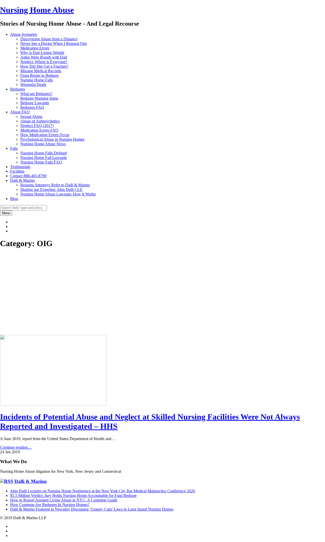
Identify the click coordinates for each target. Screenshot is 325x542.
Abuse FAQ (20, 112)
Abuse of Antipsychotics (40, 121)
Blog (14, 198)
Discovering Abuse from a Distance (48, 39)
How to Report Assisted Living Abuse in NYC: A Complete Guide (63, 500)
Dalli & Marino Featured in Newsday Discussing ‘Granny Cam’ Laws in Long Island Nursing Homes (91, 509)
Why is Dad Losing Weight (42, 52)
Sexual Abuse (31, 116)
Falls (14, 148)
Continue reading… (16, 447)
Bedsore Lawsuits (34, 103)
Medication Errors (34, 48)
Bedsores (17, 89)
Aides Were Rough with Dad (43, 57)
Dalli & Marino (22, 180)
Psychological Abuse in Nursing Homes (52, 139)
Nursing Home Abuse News (43, 144)
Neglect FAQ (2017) (37, 125)
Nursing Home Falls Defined (43, 153)
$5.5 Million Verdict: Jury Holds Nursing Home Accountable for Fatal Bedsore (73, 495)
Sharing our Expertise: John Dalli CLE (51, 189)
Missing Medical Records (40, 71)
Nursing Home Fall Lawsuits (43, 157)
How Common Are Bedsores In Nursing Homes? (49, 504)
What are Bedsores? (36, 94)
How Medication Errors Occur (44, 135)
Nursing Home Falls (36, 80)
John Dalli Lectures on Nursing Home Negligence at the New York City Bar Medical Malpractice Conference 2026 (102, 491)
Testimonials (20, 167)
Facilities (17, 171)
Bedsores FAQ (32, 107)
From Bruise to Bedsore (39, 75)
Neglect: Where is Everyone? (43, 62)
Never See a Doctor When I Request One (53, 43)
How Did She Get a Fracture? (44, 66)
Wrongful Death (33, 84)
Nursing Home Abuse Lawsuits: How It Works (58, 194)
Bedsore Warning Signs (39, 98)
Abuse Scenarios (23, 34)
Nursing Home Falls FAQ (41, 162)
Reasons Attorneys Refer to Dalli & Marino (55, 185)
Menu (6, 213)
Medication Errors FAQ (39, 130)
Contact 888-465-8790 (28, 176)
